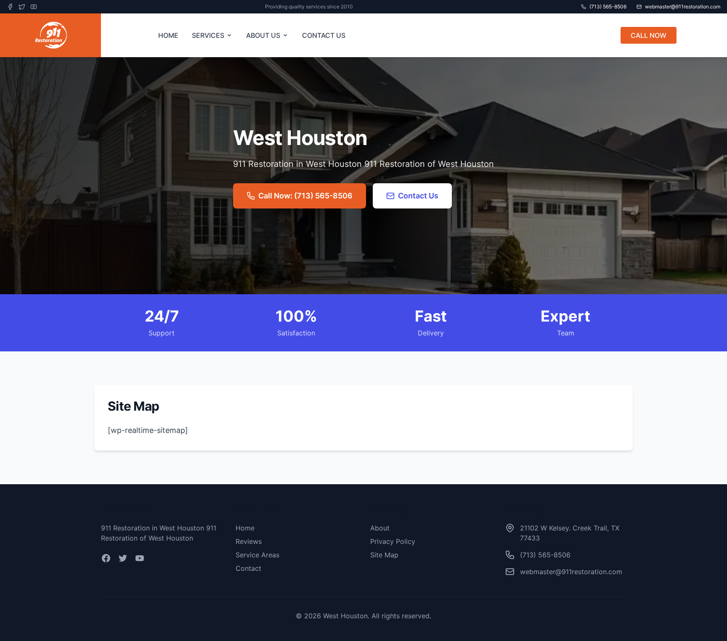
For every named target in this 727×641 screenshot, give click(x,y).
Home (245, 528)
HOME (168, 35)
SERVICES (208, 35)
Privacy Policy (392, 541)
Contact (248, 568)
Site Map (384, 555)
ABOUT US (263, 35)
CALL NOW (648, 35)
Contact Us (418, 195)
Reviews (249, 541)
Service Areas (257, 555)
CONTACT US (323, 35)
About (380, 528)
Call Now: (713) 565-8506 (305, 195)
